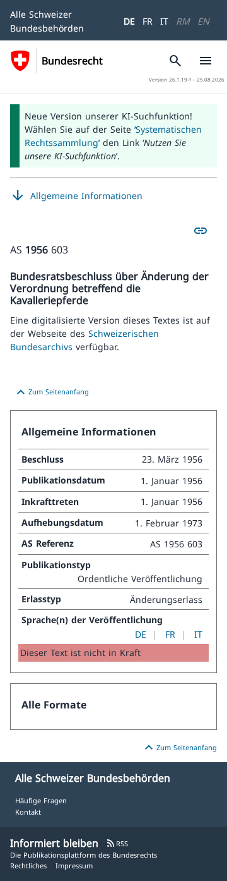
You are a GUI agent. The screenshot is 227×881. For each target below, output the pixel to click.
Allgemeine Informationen (76, 196)
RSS (117, 843)
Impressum (74, 865)
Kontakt (28, 812)
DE (129, 21)
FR (148, 21)
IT (164, 21)
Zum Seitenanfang (51, 392)
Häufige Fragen (41, 800)
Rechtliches (28, 865)
